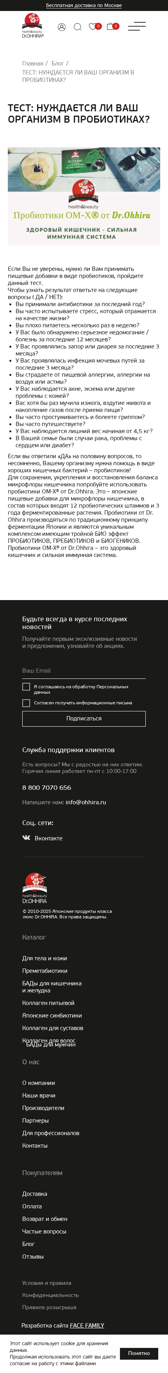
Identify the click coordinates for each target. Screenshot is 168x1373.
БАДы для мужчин (50, 1044)
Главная (32, 63)
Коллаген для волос (48, 1040)
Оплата (32, 1206)
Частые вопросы (44, 1231)
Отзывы (33, 1256)
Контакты (35, 1145)
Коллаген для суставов (52, 1028)
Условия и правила (46, 1283)
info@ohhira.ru (86, 803)
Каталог (34, 937)
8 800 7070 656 (46, 788)
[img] (62, 27)
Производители (43, 1108)
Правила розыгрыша (49, 1307)
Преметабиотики (45, 970)
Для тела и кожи (44, 958)
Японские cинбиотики (52, 1015)
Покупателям (42, 1173)
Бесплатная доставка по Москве (84, 5)
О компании (38, 1082)
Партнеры (35, 1120)
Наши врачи (38, 1095)
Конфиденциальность (50, 1295)
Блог (58, 63)
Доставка (34, 1193)
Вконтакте (49, 838)
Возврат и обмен (44, 1218)
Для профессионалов (50, 1133)
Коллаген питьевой (48, 1003)
